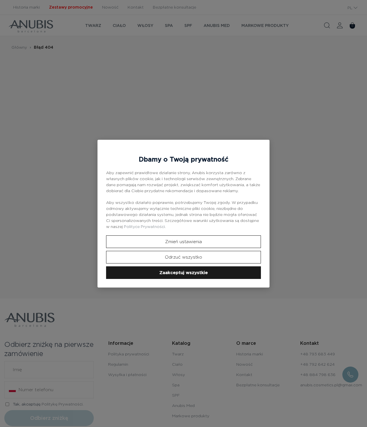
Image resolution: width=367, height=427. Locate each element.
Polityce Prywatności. (145, 226)
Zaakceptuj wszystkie (183, 272)
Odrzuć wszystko (183, 257)
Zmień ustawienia (183, 241)
